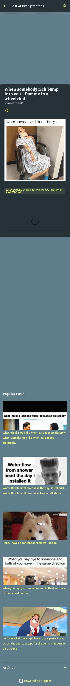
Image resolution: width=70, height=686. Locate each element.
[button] (6, 110)
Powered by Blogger (37, 680)
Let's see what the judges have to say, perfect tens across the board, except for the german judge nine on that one (34, 643)
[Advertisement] (35, 49)
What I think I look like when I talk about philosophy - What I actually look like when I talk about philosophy (35, 437)
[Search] (65, 6)
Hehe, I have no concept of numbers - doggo (30, 542)
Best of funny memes (27, 6)
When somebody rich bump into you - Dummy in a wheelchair (34, 191)
